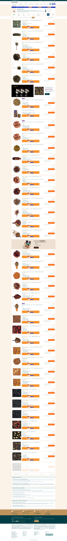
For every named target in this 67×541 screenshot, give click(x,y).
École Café (52, 0)
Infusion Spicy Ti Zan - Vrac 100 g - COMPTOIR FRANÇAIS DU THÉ (31, 219)
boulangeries (54, 524)
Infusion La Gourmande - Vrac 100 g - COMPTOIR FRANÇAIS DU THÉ (31, 176)
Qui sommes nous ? (13, 532)
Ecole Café (24, 527)
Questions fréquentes (25, 532)
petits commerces (51, 524)
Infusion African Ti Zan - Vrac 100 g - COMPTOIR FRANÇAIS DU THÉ (31, 282)
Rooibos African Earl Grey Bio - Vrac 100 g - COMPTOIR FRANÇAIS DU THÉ (32, 315)
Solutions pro (48, 0)
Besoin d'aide (41, 0)
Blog (50, 0)
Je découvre (36, 247)
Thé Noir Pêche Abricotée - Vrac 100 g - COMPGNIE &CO (29, 410)
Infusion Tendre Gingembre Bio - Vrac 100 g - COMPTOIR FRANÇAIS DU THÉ (32, 198)
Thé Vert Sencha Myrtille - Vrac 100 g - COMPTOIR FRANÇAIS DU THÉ (31, 75)
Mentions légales (35, 534)
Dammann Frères (38, 490)
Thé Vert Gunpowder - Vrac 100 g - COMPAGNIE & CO (29, 452)
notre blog (13, 519)
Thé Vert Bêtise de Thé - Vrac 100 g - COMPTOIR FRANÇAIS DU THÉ (31, 53)
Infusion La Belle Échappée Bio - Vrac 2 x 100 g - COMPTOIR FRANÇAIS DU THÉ (32, 305)
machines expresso (53, 525)
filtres (29, 17)
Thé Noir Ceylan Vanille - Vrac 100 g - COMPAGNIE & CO (29, 389)
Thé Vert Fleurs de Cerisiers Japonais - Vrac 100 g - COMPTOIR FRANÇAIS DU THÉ (32, 31)
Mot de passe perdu (25, 534)
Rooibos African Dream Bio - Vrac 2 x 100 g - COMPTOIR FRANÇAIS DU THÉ (32, 378)
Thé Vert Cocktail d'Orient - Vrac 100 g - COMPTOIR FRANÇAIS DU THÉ (32, 20)
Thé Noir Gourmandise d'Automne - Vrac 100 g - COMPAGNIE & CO (31, 442)
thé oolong (25, 484)
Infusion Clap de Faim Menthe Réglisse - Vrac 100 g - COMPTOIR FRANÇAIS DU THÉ (33, 145)
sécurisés (39, 511)
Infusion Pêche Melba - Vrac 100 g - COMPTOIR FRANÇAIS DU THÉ (31, 187)
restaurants (48, 524)
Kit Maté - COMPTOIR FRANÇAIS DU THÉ (28, 110)
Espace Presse (46, 532)
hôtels (46, 524)
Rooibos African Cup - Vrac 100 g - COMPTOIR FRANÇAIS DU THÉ (31, 336)
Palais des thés (41, 490)
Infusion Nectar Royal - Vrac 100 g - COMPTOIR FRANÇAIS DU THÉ (31, 250)
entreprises (45, 524)
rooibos (44, 484)
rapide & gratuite (28, 511)
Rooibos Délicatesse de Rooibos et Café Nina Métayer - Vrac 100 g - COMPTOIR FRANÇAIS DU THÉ (32, 358)
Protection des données (36, 532)
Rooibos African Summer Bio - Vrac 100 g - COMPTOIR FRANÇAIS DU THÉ (32, 368)
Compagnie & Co (35, 490)
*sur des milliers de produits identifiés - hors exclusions (33, 7)
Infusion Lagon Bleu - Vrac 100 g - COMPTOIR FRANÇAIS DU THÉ (31, 165)
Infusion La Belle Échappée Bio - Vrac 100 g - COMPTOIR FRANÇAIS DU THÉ (32, 261)
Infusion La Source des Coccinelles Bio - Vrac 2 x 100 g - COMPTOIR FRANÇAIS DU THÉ (32, 122)
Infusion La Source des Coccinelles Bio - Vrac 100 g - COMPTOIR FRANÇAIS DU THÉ (33, 134)
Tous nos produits (45, 0)
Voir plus (18, 0)
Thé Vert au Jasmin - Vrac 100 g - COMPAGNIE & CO (29, 431)
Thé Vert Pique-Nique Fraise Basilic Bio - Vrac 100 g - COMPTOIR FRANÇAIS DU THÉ (33, 64)
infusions (42, 484)
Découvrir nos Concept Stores (15, 536)
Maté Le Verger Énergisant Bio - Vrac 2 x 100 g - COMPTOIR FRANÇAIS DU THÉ (33, 99)
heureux (49, 511)
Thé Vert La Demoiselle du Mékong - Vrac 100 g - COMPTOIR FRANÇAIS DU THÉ (32, 42)
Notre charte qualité (14, 534)
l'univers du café (16, 511)
